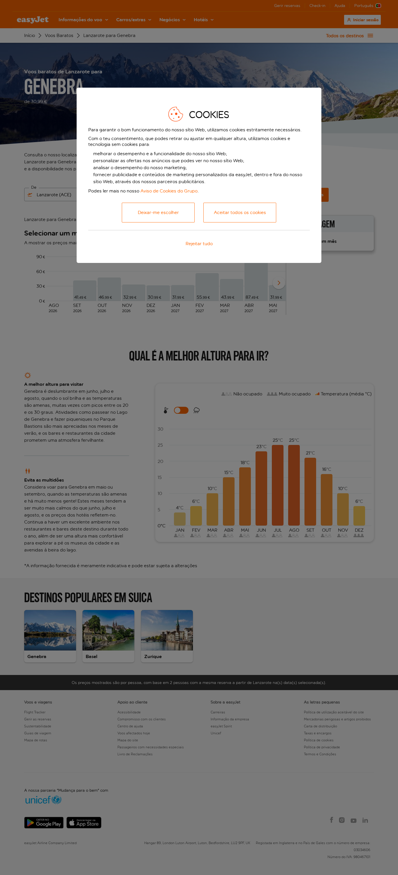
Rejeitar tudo (199, 243)
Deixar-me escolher (158, 212)
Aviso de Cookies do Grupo (169, 191)
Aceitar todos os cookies (240, 212)
